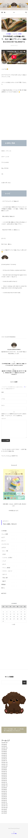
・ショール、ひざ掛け (17, 33)
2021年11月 (4, 805)
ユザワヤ (3, 547)
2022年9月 (4, 787)
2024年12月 (4, 748)
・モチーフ (4, 574)
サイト (3, 405)
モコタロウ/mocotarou (10, 336)
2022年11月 (4, 786)
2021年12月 (4, 804)
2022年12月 (4, 784)
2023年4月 (4, 777)
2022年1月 (4, 802)
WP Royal (17, 828)
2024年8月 (4, 751)
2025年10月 (4, 742)
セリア (3, 537)
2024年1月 (4, 760)
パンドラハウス (5, 544)
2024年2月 (4, 759)
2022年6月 (4, 793)
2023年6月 (4, 773)
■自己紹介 (3, 593)
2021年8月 (4, 811)
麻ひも (3, 588)
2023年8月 (4, 769)
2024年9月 (4, 750)
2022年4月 (4, 796)
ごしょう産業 (4, 534)
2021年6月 (4, 813)
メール (3, 398)
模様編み (3, 584)
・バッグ (3, 561)
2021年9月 (4, 809)
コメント (3, 418)
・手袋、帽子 (4, 577)
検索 (24, 682)
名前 (2, 392)
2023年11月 (4, 764)
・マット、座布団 (5, 567)
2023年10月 (4, 766)
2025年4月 (4, 746)
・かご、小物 (4, 551)
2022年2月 (4, 800)
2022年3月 (4, 798)
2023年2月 (4, 780)
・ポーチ (3, 564)
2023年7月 (4, 771)
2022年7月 (4, 791)
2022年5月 (4, 795)
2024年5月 (4, 755)
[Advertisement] (14, 117)
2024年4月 (4, 757)
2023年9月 (4, 768)
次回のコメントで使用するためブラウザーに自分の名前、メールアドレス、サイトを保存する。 (13, 414)
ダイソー (3, 540)
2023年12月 (4, 762)
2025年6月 (4, 744)
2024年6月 (4, 753)
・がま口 (3, 554)
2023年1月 (4, 782)
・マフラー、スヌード (6, 571)
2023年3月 (4, 778)
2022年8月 (4, 789)
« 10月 (13, 624)
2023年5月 (4, 775)
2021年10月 (4, 807)
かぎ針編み (8, 33)
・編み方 (3, 581)
